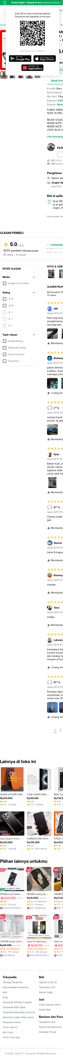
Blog (5, 997)
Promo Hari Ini (10, 1027)
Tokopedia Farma (11, 1022)
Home (3, 25)
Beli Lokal (8, 1032)
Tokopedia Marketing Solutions (19, 1012)
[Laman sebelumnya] (50, 730)
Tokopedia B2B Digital (14, 1007)
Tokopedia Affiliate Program (17, 1002)
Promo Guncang (11, 1037)
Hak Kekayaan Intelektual (16, 987)
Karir (5, 992)
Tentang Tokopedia (12, 982)
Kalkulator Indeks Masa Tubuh (18, 1017)
